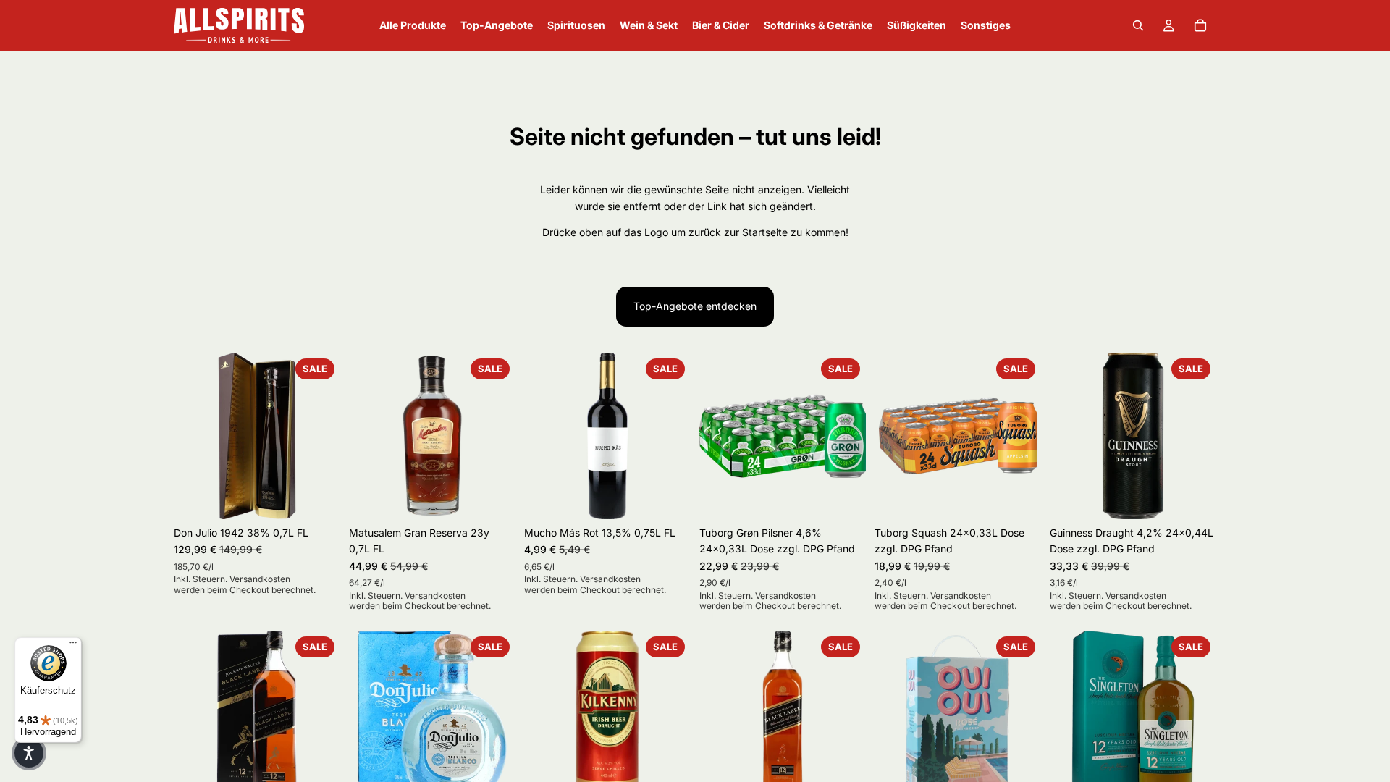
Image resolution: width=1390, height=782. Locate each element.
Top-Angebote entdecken (695, 306)
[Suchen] (1138, 25)
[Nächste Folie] (324, 436)
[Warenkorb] (1200, 25)
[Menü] (73, 646)
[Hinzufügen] (318, 497)
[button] (29, 753)
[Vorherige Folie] (190, 436)
